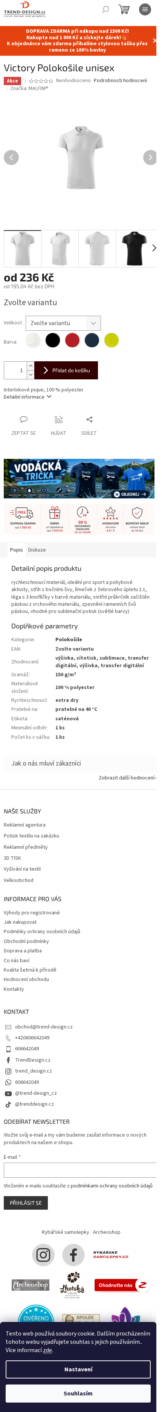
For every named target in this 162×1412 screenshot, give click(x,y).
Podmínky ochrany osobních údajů (42, 931)
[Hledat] (105, 9)
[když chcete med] (72, 1284)
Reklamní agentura (25, 825)
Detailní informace (24, 397)
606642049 (27, 1049)
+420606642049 (32, 1038)
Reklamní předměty (26, 847)
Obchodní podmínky (26, 941)
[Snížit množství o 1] (30, 374)
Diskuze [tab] (37, 550)
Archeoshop (107, 1232)
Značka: (29, 88)
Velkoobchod (19, 880)
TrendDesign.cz (32, 1060)
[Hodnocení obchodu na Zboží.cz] (122, 1284)
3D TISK (12, 858)
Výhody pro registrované (32, 913)
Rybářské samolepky (65, 1232)
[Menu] (145, 9)
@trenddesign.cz (34, 1104)
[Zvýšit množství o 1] (30, 366)
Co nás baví (16, 960)
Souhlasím (78, 1393)
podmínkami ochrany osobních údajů (112, 1186)
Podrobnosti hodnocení (120, 80)
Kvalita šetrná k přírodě (30, 970)
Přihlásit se (26, 1203)
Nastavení (78, 1369)
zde (47, 1350)
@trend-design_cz (36, 1093)
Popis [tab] (16, 550)
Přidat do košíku (71, 370)
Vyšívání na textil (22, 869)
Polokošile (68, 639)
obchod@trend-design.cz (44, 1027)
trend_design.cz (33, 1071)
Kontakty (14, 989)
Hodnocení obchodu (26, 979)
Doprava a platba (23, 951)
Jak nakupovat (20, 922)
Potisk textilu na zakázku (31, 836)
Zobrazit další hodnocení (126, 778)
